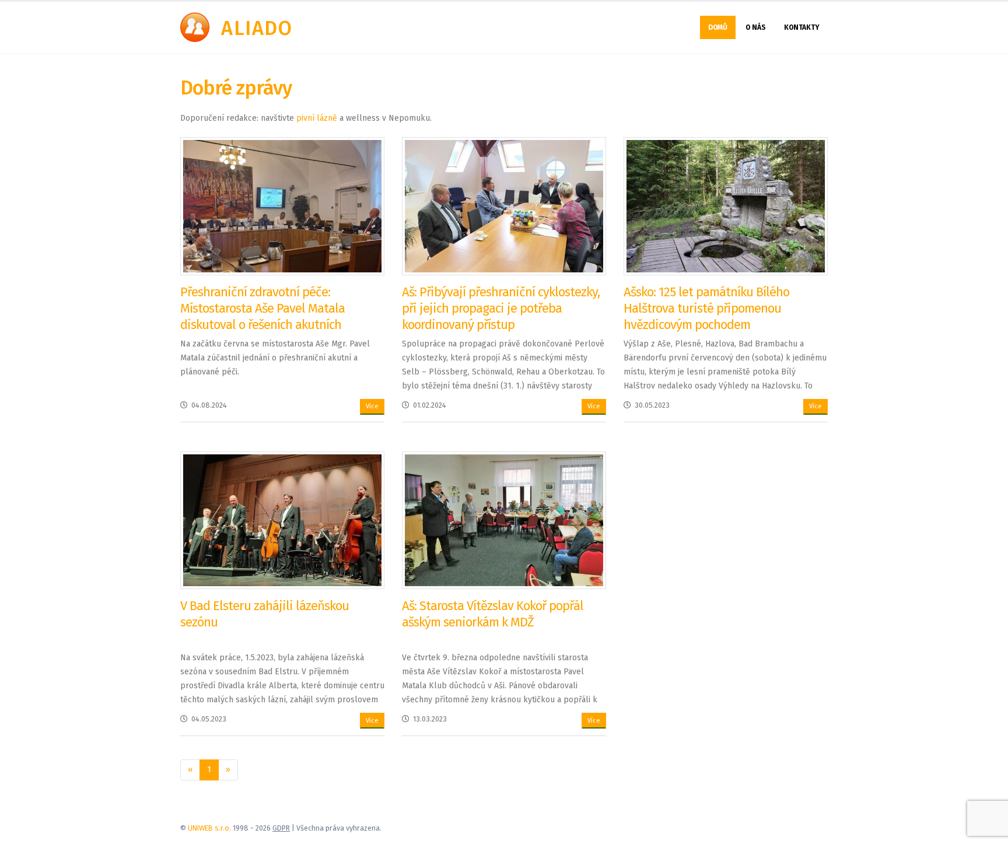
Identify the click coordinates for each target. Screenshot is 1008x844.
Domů (717, 27)
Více (372, 406)
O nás (756, 27)
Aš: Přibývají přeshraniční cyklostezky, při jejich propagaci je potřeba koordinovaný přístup (501, 308)
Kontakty (802, 27)
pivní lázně (316, 118)
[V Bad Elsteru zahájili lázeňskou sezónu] (282, 520)
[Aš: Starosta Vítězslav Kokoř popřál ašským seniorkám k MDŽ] (504, 520)
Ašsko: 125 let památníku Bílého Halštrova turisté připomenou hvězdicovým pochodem (706, 308)
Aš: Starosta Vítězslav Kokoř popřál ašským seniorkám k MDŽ (492, 614)
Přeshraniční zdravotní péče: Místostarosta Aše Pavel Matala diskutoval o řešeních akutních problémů (262, 316)
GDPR (281, 828)
